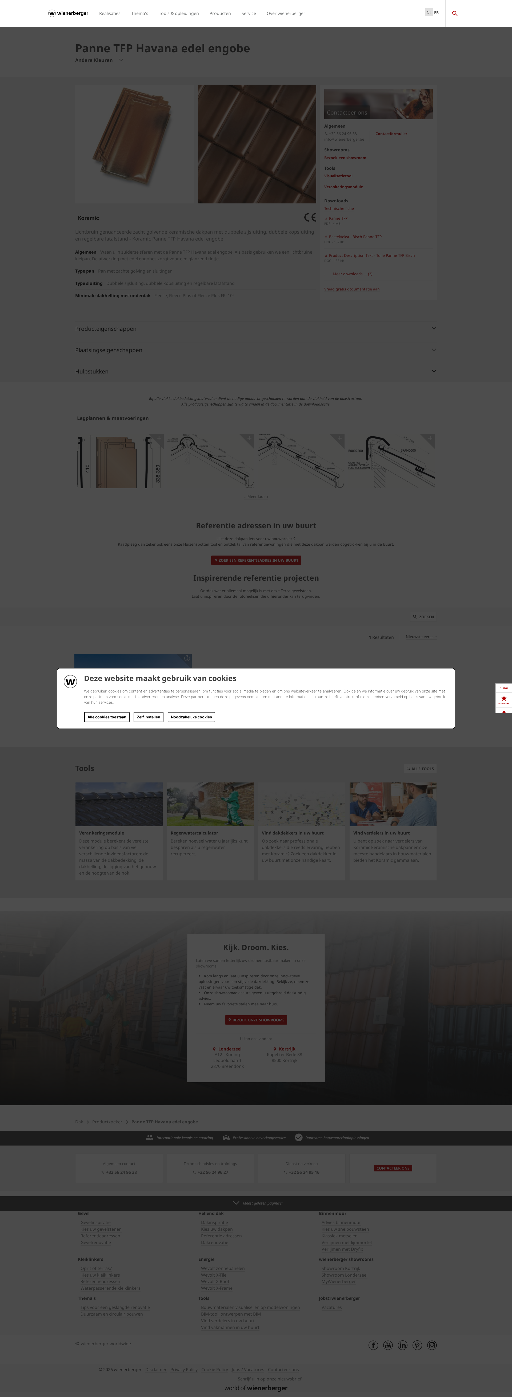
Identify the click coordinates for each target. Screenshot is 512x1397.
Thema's (139, 13)
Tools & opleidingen (179, 13)
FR (436, 12)
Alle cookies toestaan (106, 717)
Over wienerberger (286, 13)
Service (249, 13)
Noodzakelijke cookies (191, 717)
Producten (220, 13)
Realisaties (110, 13)
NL (429, 12)
